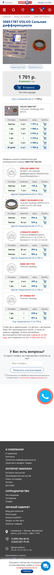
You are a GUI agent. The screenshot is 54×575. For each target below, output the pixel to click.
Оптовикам (11, 498)
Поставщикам (12, 495)
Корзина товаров (14, 523)
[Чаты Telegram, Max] (46, 566)
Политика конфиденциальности (21, 459)
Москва (8, 2)
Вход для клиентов (14, 511)
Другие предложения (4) (27, 194)
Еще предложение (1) (27, 321)
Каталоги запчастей (15, 472)
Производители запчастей (18, 476)
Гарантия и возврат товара (19, 463)
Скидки (9, 501)
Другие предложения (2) (27, 289)
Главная (7, 16)
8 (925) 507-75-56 (20, 541)
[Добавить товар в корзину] (45, 124)
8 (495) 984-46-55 (20, 538)
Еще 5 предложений (27, 99)
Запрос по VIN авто (15, 520)
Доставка (10, 485)
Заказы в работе (13, 517)
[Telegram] (32, 10)
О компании (11, 453)
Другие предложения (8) (27, 226)
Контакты (10, 456)
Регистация (11, 514)
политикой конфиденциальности (33, 378)
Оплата (9, 482)
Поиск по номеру (14, 479)
